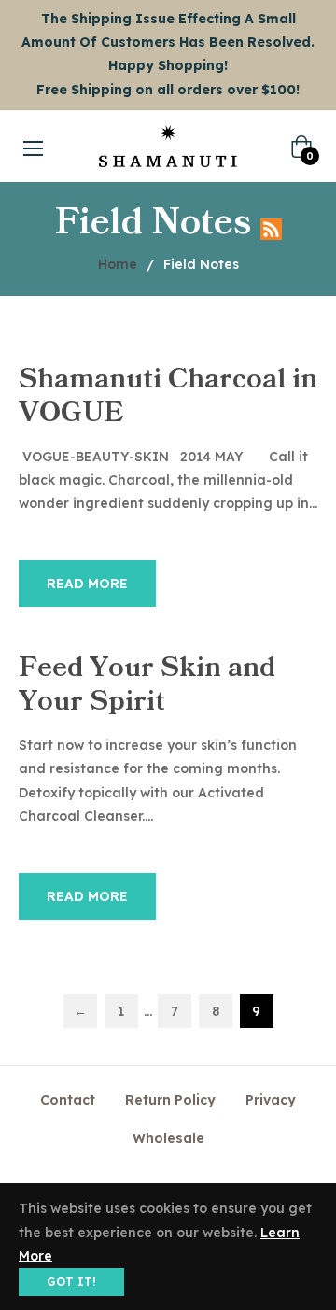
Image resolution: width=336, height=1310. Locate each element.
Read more (87, 583)
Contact (67, 1100)
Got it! (71, 1282)
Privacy (270, 1100)
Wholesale (168, 1138)
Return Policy (170, 1100)
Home (117, 264)
